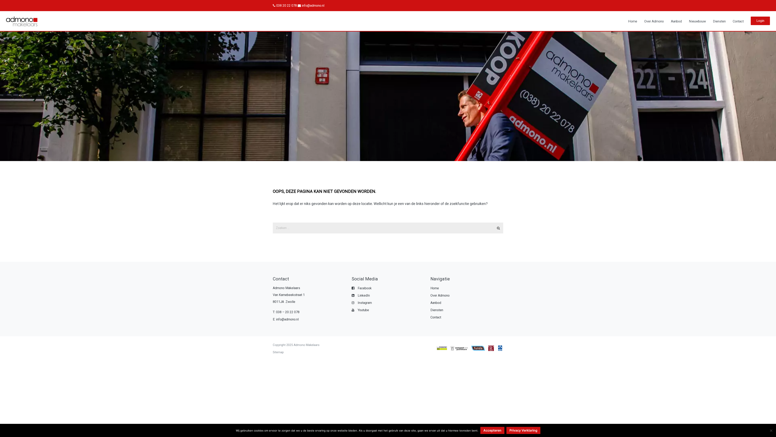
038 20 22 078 (286, 5)
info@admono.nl (312, 5)
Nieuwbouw (697, 21)
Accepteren (492, 430)
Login (760, 21)
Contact (738, 21)
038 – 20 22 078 (287, 312)
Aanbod (676, 21)
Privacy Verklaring (523, 430)
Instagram (365, 303)
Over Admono (654, 21)
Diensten (719, 21)
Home (632, 21)
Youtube (363, 310)
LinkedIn (364, 295)
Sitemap (278, 352)
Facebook (365, 288)
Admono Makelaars (306, 345)
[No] (771, 431)
